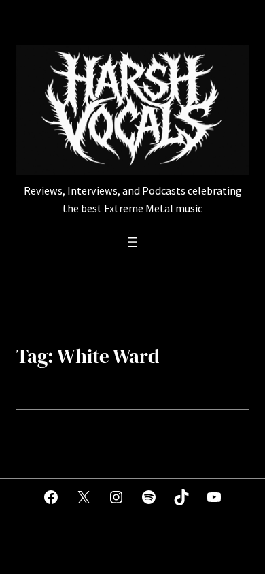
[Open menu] (132, 242)
